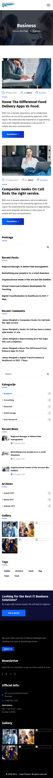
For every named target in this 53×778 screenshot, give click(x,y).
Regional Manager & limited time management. (25, 266)
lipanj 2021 (27, 499)
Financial (27, 406)
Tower (6, 576)
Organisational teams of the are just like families (26, 279)
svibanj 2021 (27, 506)
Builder (7, 571)
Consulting (27, 400)
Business (42, 93)
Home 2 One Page (20, 31)
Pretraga (7, 237)
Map (40, 571)
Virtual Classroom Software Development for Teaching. (24, 288)
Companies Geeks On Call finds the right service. (23, 191)
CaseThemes (25, 774)
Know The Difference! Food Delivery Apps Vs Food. (24, 104)
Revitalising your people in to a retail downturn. (26, 273)
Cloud (30, 571)
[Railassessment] (9, 5)
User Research (27, 419)
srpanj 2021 (27, 493)
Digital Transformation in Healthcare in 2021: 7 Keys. (25, 297)
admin (29, 93)
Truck (16, 576)
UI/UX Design (27, 413)
